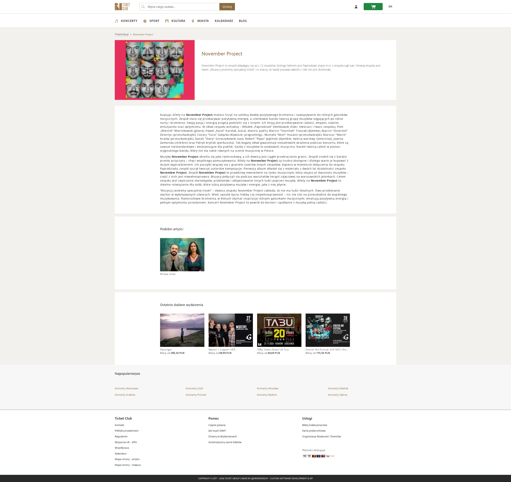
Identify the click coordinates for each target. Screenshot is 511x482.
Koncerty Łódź (194, 388)
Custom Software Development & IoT (291, 478)
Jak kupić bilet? (217, 431)
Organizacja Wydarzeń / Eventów (321, 437)
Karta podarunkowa (314, 431)
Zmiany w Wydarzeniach (222, 437)
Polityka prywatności (127, 431)
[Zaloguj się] (356, 6)
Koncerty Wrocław (267, 388)
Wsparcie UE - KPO (126, 442)
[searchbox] (179, 6)
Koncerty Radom (267, 394)
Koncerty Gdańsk (338, 388)
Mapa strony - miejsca (128, 465)
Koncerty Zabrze (337, 394)
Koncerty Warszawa (126, 388)
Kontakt (119, 425)
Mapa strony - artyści (127, 459)
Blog (243, 21)
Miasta (203, 21)
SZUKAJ (227, 7)
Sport (154, 21)
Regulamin (121, 437)
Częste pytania (217, 425)
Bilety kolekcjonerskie (314, 425)
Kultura (178, 21)
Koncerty (129, 21)
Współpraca (122, 448)
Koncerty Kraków (125, 394)
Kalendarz (224, 21)
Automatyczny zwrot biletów (225, 442)
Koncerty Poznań (196, 394)
